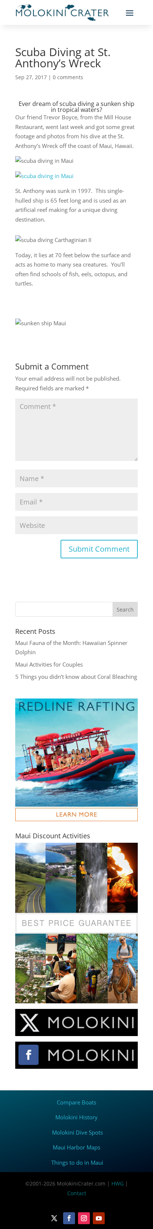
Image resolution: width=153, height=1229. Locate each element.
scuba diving (76, 104)
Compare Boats (76, 1102)
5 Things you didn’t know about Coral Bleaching (76, 676)
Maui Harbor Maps (76, 1147)
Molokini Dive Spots (77, 1132)
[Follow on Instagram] (84, 1218)
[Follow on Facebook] (69, 1218)
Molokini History (76, 1117)
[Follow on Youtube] (99, 1218)
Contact (76, 1193)
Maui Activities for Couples (49, 664)
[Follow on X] (54, 1218)
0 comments (68, 77)
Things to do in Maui (77, 1162)
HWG (117, 1183)
